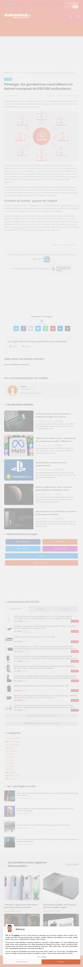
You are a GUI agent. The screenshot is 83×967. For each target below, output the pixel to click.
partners (16, 935)
